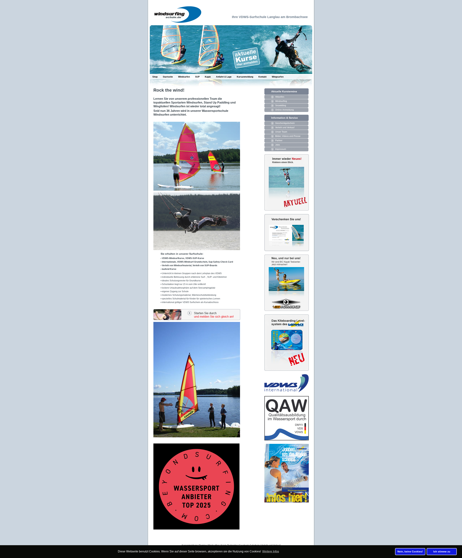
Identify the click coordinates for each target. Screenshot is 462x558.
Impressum (280, 149)
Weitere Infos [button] (270, 551)
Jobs (277, 145)
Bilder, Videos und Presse (287, 136)
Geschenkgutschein (285, 123)
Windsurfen (184, 77)
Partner (278, 140)
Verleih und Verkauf (284, 127)
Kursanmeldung (245, 77)
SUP (197, 77)
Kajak (208, 77)
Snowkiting (280, 105)
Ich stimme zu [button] (441, 551)
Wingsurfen (278, 77)
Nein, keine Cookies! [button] (410, 551)
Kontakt (262, 77)
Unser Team (281, 132)
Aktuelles (279, 97)
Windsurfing (281, 101)
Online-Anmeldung (284, 110)
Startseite (168, 77)
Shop (155, 77)
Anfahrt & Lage (224, 77)
